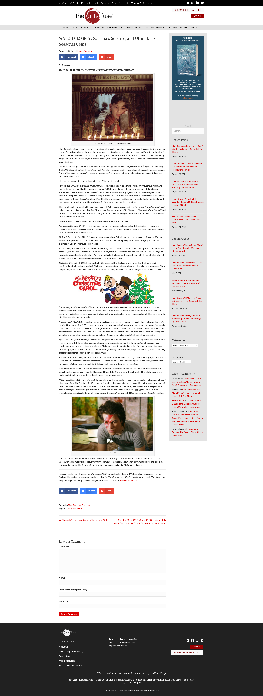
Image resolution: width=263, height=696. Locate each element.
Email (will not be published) (73, 589)
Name (62, 577)
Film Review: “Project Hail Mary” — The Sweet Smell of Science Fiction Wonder (187, 247)
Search (188, 126)
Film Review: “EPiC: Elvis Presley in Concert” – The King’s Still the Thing (187, 301)
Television (86, 505)
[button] (188, 10)
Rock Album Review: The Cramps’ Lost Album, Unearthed (187, 432)
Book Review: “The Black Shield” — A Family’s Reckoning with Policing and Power (187, 166)
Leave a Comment (84, 51)
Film (70, 505)
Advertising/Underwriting (71, 651)
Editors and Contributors (70, 665)
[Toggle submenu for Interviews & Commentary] (121, 27)
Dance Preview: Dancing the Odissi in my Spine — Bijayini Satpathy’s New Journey (185, 184)
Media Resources (67, 660)
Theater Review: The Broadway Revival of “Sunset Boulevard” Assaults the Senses (186, 283)
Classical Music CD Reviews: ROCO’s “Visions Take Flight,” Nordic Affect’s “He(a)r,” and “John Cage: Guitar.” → (140, 523)
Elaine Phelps (178, 400)
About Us (63, 646)
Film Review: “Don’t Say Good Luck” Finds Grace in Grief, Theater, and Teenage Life (187, 381)
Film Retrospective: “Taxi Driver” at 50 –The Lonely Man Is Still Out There (187, 149)
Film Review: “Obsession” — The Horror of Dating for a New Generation (187, 265)
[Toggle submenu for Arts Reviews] (87, 27)
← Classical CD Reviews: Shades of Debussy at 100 (83, 520)
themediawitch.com (128, 480)
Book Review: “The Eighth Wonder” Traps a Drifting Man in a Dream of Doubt (188, 201)
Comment (65, 546)
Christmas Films (74, 508)
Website (63, 601)
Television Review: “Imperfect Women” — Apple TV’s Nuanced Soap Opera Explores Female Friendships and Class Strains (187, 418)
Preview (77, 505)
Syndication (64, 656)
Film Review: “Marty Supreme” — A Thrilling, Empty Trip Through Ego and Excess (187, 318)
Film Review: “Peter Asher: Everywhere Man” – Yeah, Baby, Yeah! (186, 219)
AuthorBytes (153, 690)
